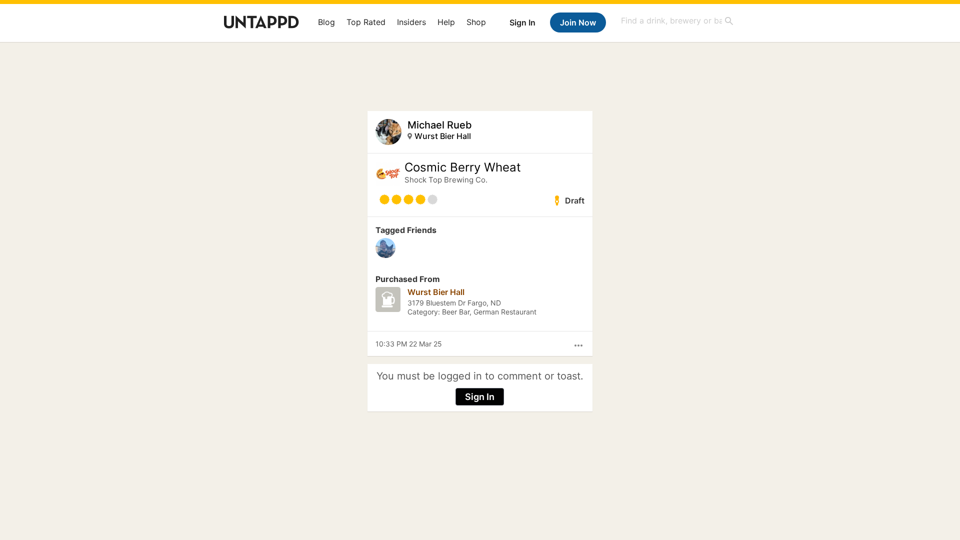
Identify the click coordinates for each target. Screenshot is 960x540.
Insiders (411, 22)
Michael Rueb (440, 125)
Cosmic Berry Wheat (462, 168)
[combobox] (677, 21)
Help (446, 22)
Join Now (578, 23)
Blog (326, 22)
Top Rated (366, 22)
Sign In (523, 23)
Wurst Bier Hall (442, 136)
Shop (476, 22)
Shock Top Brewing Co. (446, 179)
